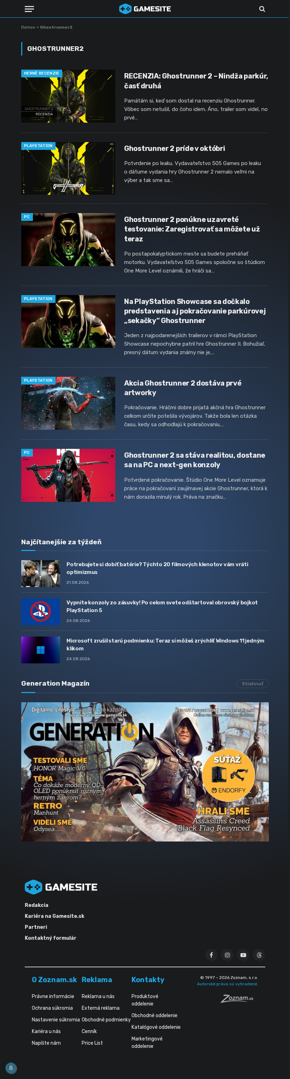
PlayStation (38, 145)
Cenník (89, 1031)
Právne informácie (53, 996)
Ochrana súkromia (52, 1008)
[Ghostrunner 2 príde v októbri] (68, 168)
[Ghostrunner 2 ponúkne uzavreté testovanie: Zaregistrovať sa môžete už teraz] (68, 239)
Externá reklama (101, 1008)
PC (27, 217)
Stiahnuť (252, 683)
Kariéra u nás (46, 1031)
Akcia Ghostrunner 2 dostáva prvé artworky (182, 388)
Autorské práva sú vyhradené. (227, 983)
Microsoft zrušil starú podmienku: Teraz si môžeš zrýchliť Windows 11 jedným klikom (165, 644)
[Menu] (29, 9)
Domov (28, 27)
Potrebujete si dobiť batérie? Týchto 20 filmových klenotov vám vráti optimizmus (157, 568)
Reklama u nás (98, 996)
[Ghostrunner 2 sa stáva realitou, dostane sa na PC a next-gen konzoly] (68, 475)
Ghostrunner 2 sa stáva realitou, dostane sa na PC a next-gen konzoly (194, 460)
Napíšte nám (46, 1043)
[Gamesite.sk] (145, 9)
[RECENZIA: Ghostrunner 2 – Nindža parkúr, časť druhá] (68, 96)
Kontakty (148, 979)
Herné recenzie (41, 73)
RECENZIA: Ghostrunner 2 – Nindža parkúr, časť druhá (196, 81)
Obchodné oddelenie (155, 1016)
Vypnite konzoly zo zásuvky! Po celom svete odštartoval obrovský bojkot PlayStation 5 (162, 606)
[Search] (261, 9)
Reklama (97, 979)
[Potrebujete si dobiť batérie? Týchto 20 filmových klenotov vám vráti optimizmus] (40, 573)
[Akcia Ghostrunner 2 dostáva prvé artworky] (68, 403)
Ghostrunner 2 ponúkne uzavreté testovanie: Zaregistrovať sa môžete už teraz (192, 229)
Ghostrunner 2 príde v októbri (174, 148)
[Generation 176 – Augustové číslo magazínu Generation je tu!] (145, 771)
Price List (92, 1043)
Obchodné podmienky (106, 1020)
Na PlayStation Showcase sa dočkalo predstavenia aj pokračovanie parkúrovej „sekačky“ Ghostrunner (195, 311)
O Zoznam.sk (54, 979)
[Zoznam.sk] (239, 1000)
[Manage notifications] (11, 1068)
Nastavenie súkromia (56, 1020)
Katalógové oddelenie (156, 1027)
